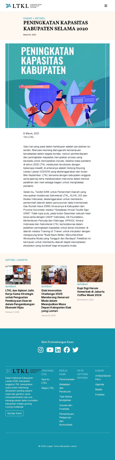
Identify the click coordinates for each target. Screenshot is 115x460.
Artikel (40, 18)
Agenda (99, 384)
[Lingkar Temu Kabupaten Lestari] (24, 6)
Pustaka (99, 394)
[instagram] (40, 351)
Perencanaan (67, 379)
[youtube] (49, 351)
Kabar (99, 370)
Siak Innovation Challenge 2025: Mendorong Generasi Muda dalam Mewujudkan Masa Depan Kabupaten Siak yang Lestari (56, 300)
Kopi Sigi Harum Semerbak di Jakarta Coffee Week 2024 (91, 292)
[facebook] (66, 351)
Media (98, 389)
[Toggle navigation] (106, 6)
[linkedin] (58, 351)
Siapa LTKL (47, 387)
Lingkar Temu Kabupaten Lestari (61, 446)
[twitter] (75, 351)
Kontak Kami (14, 413)
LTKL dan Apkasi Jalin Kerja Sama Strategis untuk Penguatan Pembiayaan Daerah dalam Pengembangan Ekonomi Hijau (20, 299)
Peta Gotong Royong (82, 374)
